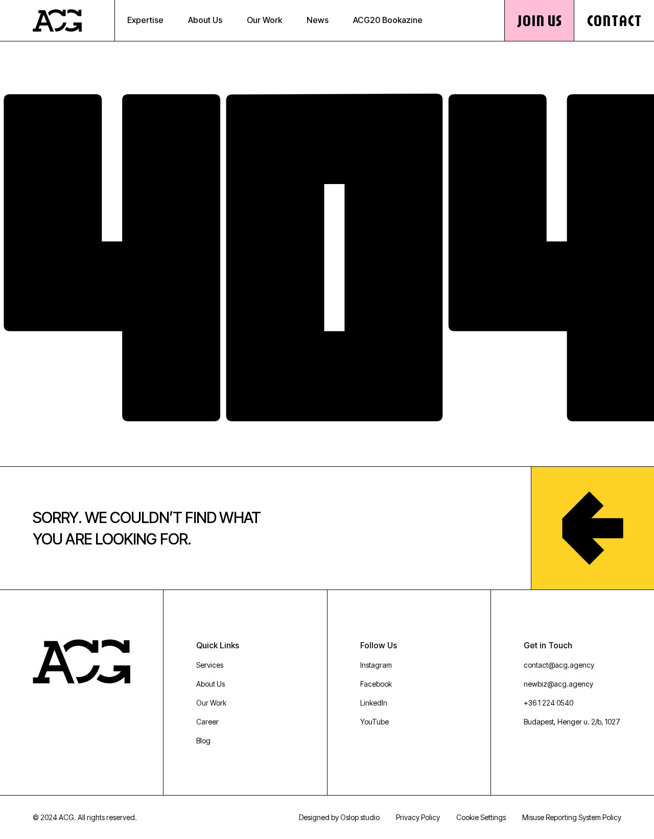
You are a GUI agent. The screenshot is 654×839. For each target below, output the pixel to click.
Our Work (211, 702)
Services (209, 665)
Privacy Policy (418, 817)
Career (207, 721)
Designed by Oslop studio (339, 817)
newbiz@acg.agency (558, 683)
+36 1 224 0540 (548, 702)
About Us (210, 683)
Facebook (376, 683)
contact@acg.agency (559, 665)
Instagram (376, 665)
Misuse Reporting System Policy (571, 817)
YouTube (374, 721)
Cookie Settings (481, 817)
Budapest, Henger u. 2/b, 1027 (572, 721)
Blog (203, 740)
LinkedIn (373, 702)
